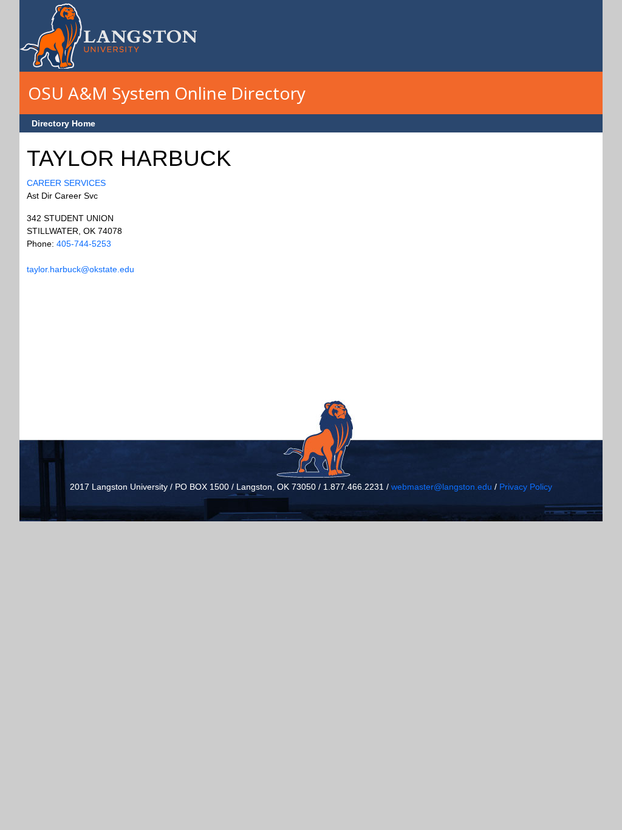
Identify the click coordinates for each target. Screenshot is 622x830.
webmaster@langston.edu (441, 487)
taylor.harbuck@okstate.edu (80, 269)
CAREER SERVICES (66, 183)
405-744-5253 (83, 244)
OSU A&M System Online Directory (167, 93)
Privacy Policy (525, 487)
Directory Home (63, 123)
